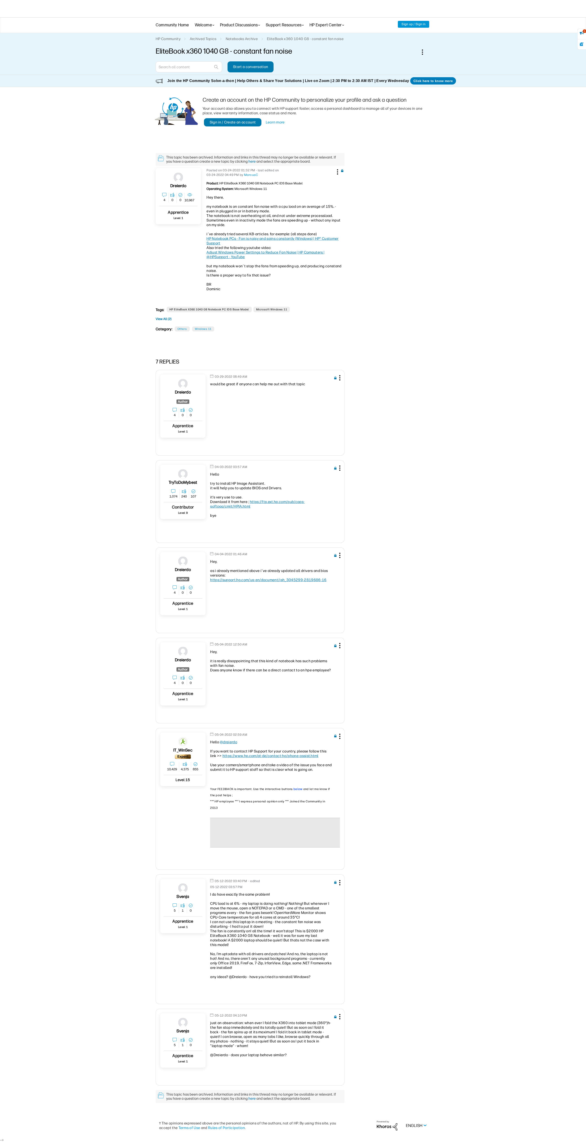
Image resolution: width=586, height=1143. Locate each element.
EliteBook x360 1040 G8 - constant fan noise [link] (305, 39)
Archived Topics (203, 39)
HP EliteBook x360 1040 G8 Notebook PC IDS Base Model (209, 309)
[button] (337, 171)
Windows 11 (203, 329)
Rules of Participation (226, 1128)
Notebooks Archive (242, 39)
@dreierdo (228, 742)
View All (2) (163, 319)
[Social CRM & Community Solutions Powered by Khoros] (387, 1125)
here (252, 161)
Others (182, 329)
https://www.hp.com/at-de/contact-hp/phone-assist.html (270, 756)
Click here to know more (433, 81)
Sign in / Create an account (233, 122)
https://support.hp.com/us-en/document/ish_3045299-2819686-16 (268, 580)
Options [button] (425, 52)
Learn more (275, 122)
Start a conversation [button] (250, 67)
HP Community (168, 39)
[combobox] (189, 66)
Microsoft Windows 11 (271, 309)
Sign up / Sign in (414, 24)
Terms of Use (189, 1128)
